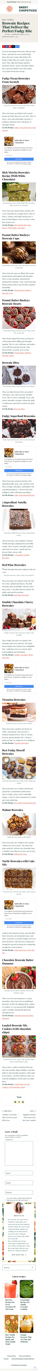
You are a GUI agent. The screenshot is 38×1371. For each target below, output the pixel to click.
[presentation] (11, 1289)
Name (8, 1173)
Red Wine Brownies (21, 595)
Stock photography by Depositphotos (23, 1359)
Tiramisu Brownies (21, 743)
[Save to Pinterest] (3, 46)
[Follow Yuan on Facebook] (15, 1102)
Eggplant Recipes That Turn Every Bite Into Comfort (29, 1115)
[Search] (32, 1267)
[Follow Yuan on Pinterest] (22, 1102)
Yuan (8, 34)
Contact (6, 1359)
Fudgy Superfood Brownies (24, 495)
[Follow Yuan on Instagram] (19, 1102)
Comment (9, 1139)
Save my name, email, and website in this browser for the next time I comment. (19, 1200)
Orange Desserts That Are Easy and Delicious (26, 1338)
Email (8, 1183)
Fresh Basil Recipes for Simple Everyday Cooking (25, 1304)
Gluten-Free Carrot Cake (24, 2)
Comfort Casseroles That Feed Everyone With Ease (9, 1115)
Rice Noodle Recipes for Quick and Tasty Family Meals (10, 1339)
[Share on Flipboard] (10, 46)
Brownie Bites (19, 409)
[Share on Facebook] (6, 46)
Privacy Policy (11, 1356)
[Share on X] (13, 46)
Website (9, 1192)
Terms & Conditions (25, 1356)
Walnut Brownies (20, 854)
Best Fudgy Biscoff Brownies (25, 803)
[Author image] (3, 34)
